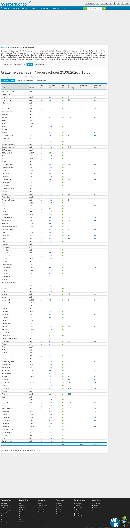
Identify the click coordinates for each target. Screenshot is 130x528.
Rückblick (25, 8)
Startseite (6, 47)
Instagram (97, 508)
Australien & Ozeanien (44, 524)
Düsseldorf (22, 512)
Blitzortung (4, 516)
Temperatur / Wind (8, 81)
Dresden (21, 510)
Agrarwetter (57, 8)
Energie (78, 512)
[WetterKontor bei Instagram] (118, 3)
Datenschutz (90, 3)
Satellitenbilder (5, 520)
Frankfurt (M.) (23, 516)
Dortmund (22, 508)
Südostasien (41, 520)
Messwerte (4, 518)
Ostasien (40, 522)
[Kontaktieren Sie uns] (102, 3)
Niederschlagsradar (6, 508)
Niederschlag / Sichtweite (25, 81)
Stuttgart (21, 524)
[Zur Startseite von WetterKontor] (1, 8)
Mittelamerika (41, 512)
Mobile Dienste (80, 508)
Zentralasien (41, 518)
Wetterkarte (4, 503)
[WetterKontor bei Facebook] (114, 3)
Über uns (58, 503)
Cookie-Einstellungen (62, 512)
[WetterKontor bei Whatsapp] (127, 3)
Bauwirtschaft (79, 510)
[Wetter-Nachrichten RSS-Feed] (106, 3)
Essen (21, 514)
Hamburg (21, 518)
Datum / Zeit (39, 64)
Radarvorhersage (6, 510)
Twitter (96, 506)
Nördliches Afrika (42, 506)
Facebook (97, 503)
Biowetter (35, 8)
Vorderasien (41, 516)
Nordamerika (41, 510)
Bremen (21, 506)
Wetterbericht (4, 506)
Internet (78, 506)
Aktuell (6, 8)
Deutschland (8, 64)
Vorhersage (15, 8)
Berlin (21, 503)
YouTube (96, 510)
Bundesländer (19, 64)
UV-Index (3, 524)
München (21, 522)
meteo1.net (59, 506)
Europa (40, 503)
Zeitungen (78, 503)
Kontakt (58, 514)
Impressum (59, 508)
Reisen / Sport (45, 8)
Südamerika (41, 514)
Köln (20, 520)
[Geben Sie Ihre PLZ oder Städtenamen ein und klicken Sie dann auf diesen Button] (104, 8)
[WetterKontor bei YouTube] (123, 3)
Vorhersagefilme (5, 512)
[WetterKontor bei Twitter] (110, 3)
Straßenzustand (41, 81)
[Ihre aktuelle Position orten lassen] (85, 8)
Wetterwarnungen (6, 514)
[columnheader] (15, 87)
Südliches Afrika (42, 508)
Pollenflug (4, 522)
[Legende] (97, 3)
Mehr (65, 8)
